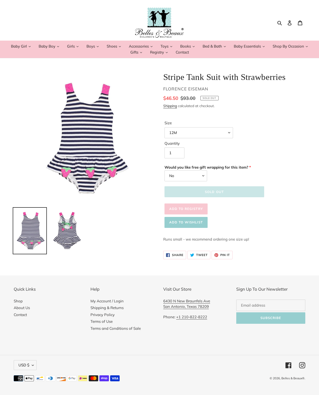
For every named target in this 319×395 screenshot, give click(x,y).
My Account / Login (107, 301)
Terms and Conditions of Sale (115, 328)
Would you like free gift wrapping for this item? (206, 167)
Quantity (172, 143)
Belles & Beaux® (293, 378)
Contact (20, 314)
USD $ (23, 365)
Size (168, 123)
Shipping (170, 106)
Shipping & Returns (107, 307)
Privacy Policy (102, 314)
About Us (22, 307)
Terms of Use (101, 321)
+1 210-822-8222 (191, 317)
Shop (18, 301)
